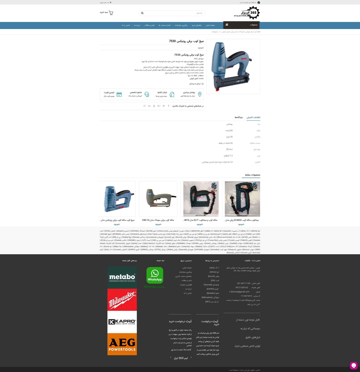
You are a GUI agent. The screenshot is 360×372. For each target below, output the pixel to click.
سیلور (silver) (170, 243)
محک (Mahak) (161, 246)
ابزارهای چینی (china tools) (168, 231)
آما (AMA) (209, 231)
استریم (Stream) (123, 231)
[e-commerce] (246, 12)
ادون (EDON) (151, 231)
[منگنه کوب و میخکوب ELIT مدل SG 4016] (200, 199)
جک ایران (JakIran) (173, 240)
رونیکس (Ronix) (211, 243)
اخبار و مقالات (149, 25)
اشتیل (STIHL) (109, 231)
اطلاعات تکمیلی (253, 117)
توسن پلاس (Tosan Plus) (217, 240)
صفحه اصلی (210, 25)
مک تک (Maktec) (147, 246)
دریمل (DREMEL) (134, 240)
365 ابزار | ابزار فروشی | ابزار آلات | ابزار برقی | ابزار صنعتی (240, 31)
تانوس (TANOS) (246, 240)
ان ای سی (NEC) (239, 234)
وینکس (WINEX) (147, 249)
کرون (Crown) (246, 252)
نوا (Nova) (108, 246)
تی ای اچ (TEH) (200, 240)
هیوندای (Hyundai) (186, 249)
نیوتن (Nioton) (248, 249)
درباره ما (137, 25)
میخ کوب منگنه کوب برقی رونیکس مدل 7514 (116, 220)
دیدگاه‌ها (239, 117)
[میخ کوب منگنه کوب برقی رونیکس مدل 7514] (117, 199)
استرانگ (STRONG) (137, 231)
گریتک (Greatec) (245, 246)
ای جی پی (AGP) (190, 234)
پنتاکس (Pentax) (138, 237)
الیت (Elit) (215, 280)
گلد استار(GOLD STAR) (229, 246)
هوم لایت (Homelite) (219, 249)
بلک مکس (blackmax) (207, 237)
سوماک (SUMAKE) (184, 243)
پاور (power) (169, 237)
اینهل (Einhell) (106, 234)
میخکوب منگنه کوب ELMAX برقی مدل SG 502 (240, 220)
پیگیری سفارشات (181, 25)
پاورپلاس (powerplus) (155, 237)
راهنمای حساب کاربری (183, 276)
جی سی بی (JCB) (157, 240)
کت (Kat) (108, 249)
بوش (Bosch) (181, 237)
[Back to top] (3, 367)
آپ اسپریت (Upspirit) (231, 231)
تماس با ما (126, 25)
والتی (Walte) (172, 249)
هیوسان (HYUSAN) (202, 249)
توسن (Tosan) (233, 240)
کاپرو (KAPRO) (133, 249)
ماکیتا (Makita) (201, 246)
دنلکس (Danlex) (121, 240)
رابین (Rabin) (223, 243)
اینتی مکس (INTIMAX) (121, 234)
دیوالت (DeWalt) (236, 243)
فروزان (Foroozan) (123, 243)
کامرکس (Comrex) (120, 249)
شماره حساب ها (165, 25)
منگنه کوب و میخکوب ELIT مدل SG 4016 (199, 220)
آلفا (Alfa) (218, 231)
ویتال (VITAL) (160, 249)
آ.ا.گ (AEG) (245, 231)
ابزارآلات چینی (185, 231)
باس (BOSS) (246, 237)
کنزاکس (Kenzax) (233, 252)
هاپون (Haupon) (234, 249)
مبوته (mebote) (188, 246)
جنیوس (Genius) (187, 240)
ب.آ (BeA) (256, 237)
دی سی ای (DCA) (107, 240)
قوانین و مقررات (186, 284)
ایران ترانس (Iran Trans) (157, 234)
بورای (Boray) (193, 237)
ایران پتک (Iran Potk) (175, 234)
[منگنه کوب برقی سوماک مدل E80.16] (158, 199)
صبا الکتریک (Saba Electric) (153, 243)
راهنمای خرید (197, 25)
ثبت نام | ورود (104, 2)
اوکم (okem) (226, 234)
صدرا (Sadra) (136, 243)
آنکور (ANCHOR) (197, 231)
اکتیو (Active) (216, 234)
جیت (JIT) (146, 240)
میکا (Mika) (117, 246)
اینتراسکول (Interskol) (139, 234)
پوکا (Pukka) (126, 237)
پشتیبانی (154, 287)
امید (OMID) (250, 234)
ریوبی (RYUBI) (197, 243)
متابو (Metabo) (175, 246)
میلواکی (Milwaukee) (131, 246)
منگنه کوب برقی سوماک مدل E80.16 (158, 220)
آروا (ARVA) (255, 231)
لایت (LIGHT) (214, 246)
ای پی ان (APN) (203, 234)
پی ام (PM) (116, 237)
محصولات (215, 31)
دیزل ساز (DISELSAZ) (252, 243)
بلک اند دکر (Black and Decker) (228, 237)
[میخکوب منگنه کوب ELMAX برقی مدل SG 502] (241, 199)
